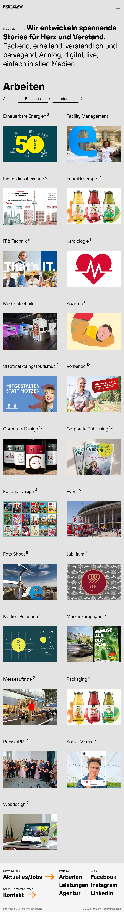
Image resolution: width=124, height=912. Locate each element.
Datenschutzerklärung (29, 908)
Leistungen (66, 98)
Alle (6, 98)
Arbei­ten (70, 876)
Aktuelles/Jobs (22, 876)
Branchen (33, 98)
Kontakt (13, 894)
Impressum (9, 908)
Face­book (103, 876)
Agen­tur (70, 893)
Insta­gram (104, 884)
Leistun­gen (73, 884)
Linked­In (102, 893)
